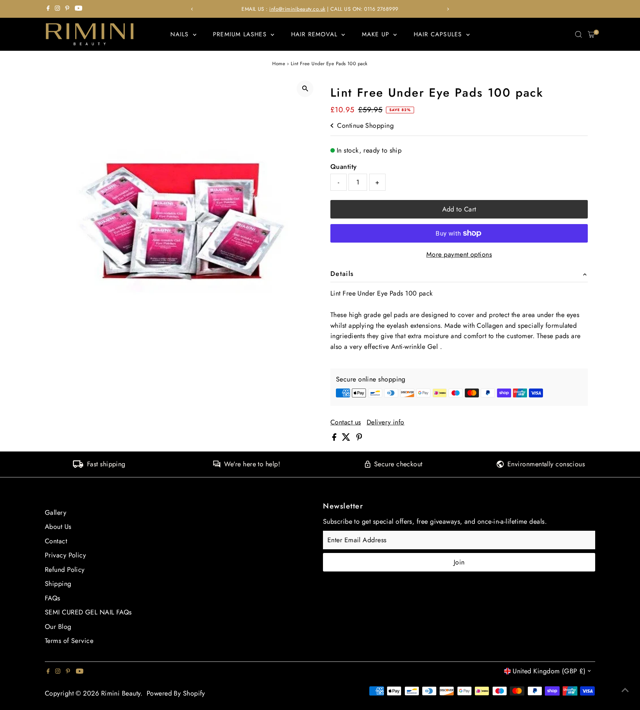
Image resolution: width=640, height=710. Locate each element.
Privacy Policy (65, 555)
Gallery (55, 512)
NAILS (180, 34)
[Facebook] (48, 9)
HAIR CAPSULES (439, 34)
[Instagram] (57, 9)
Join (459, 562)
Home (278, 63)
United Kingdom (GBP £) (549, 671)
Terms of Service (69, 641)
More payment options (459, 254)
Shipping (58, 584)
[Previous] (192, 9)
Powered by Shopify (176, 693)
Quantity (343, 166)
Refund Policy (65, 569)
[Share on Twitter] (347, 438)
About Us (58, 526)
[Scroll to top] (625, 689)
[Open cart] (591, 34)
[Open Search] (578, 34)
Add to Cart (459, 209)
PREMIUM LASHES (241, 34)
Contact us (345, 422)
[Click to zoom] (305, 88)
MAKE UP (377, 34)
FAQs (52, 598)
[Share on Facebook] (335, 438)
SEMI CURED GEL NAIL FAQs (88, 612)
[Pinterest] (67, 9)
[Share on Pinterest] (359, 438)
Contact (56, 541)
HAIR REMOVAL (315, 34)
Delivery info (385, 422)
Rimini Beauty (121, 693)
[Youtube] (78, 9)
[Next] (448, 9)
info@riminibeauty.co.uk (297, 9)
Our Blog (58, 626)
